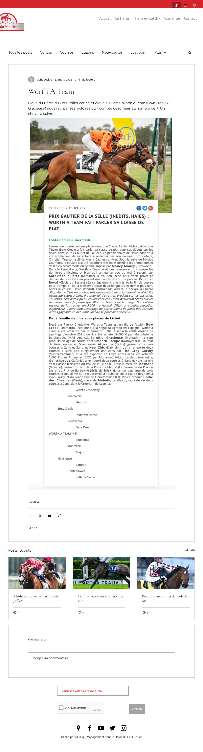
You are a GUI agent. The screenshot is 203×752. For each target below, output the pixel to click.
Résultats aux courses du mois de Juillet (35, 598)
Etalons (87, 52)
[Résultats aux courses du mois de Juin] (101, 573)
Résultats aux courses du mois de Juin (100, 598)
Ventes (46, 52)
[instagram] (123, 728)
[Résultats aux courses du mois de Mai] (165, 573)
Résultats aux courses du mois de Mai (164, 598)
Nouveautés (112, 52)
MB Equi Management (89, 737)
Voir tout (189, 549)
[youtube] (101, 728)
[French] (176, 5)
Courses (67, 52)
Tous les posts (20, 52)
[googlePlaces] (78, 728)
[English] (194, 5)
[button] (190, 52)
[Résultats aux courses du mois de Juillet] (37, 573)
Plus (158, 52)
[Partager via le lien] (59, 515)
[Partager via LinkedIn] (49, 515)
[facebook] (90, 728)
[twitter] (112, 728)
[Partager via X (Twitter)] (40, 515)
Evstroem (138, 52)
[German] (185, 5)
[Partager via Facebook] (30, 515)
